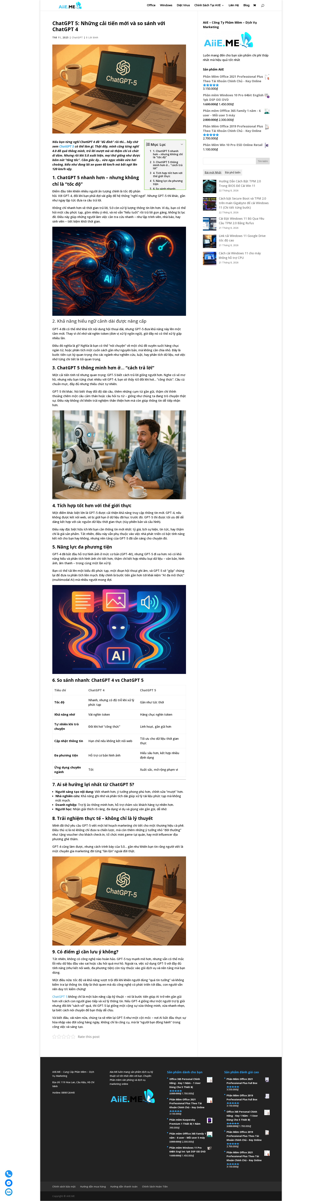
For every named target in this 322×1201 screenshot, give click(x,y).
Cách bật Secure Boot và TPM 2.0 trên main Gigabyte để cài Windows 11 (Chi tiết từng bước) (244, 202)
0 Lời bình (92, 37)
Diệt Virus (183, 5)
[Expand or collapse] (182, 144)
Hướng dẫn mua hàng (93, 1186)
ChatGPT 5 (66, 146)
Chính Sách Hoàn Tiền (155, 1186)
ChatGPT (77, 37)
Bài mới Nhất (213, 172)
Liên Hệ (234, 5)
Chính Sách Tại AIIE (207, 5)
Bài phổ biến (232, 172)
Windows (166, 5)
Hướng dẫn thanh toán (124, 1186)
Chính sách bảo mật (64, 1186)
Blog (246, 5)
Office (151, 5)
